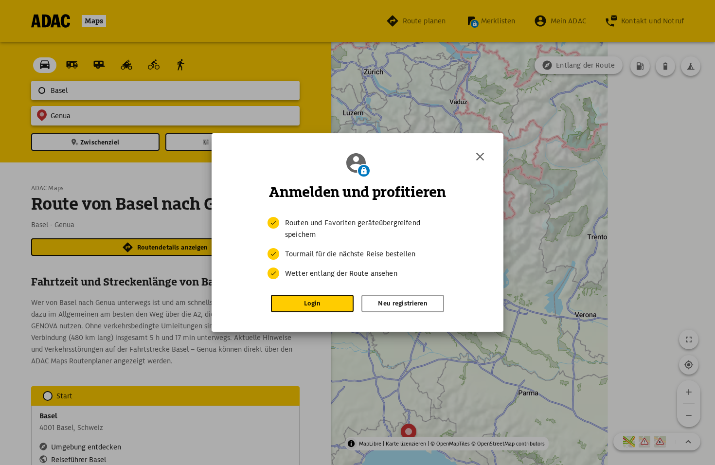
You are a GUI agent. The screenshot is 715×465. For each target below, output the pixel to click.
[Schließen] (480, 156)
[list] (357, 248)
